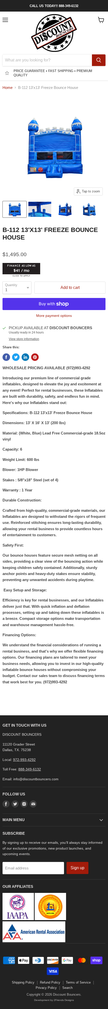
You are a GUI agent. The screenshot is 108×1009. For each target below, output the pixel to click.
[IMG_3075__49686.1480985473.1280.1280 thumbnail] (39, 209)
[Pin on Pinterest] (35, 357)
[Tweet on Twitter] (16, 357)
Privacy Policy (46, 988)
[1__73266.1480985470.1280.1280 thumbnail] (14, 209)
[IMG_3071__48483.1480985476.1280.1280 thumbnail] (90, 209)
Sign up (77, 868)
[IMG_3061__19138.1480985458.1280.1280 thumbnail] (65, 209)
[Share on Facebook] (6, 357)
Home (8, 87)
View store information (24, 339)
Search (67, 988)
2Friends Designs (64, 1000)
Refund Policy (50, 982)
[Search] (98, 60)
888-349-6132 (29, 769)
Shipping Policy (23, 982)
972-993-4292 (24, 760)
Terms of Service (78, 982)
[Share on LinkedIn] (25, 357)
